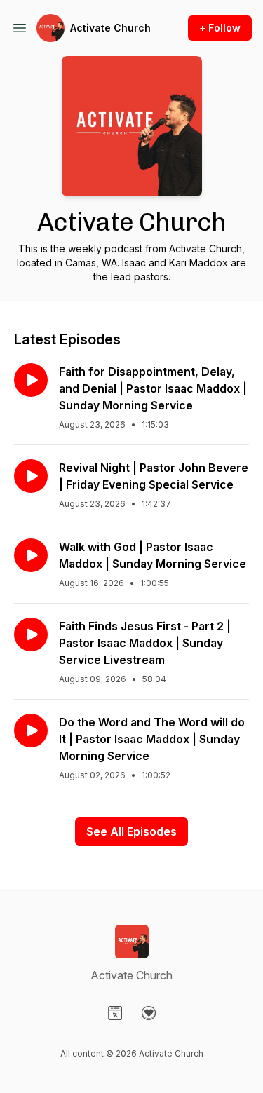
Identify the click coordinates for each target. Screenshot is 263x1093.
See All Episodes (131, 831)
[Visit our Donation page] (149, 1013)
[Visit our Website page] (115, 1013)
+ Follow (220, 28)
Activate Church (110, 28)
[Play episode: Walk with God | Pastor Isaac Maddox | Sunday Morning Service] (31, 555)
